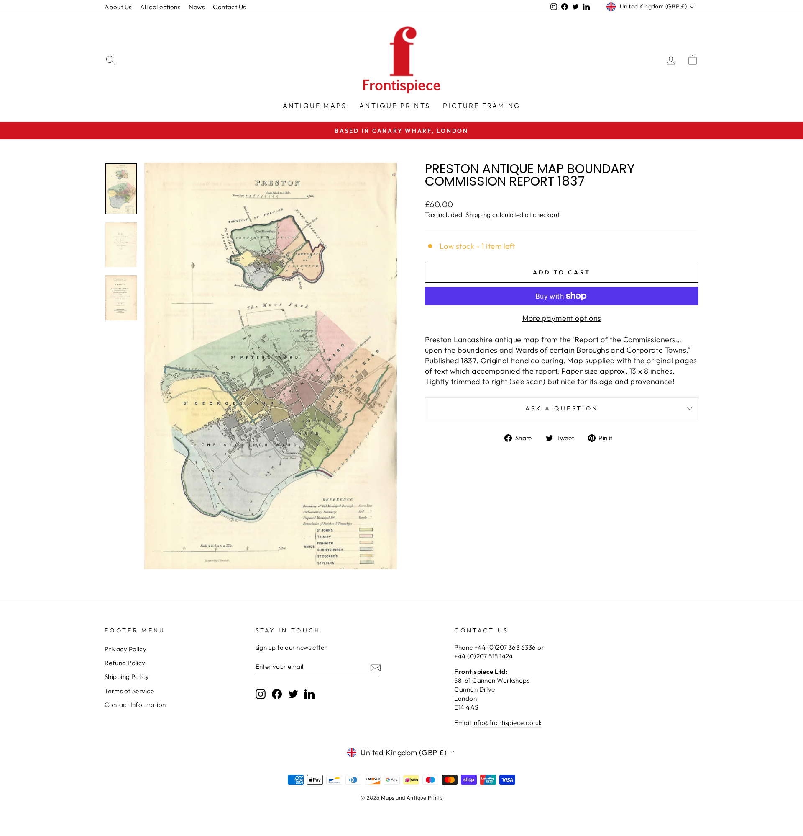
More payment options (561, 318)
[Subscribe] (375, 667)
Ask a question (561, 408)
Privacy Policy (125, 649)
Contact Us (229, 7)
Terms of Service (129, 691)
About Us (118, 7)
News (197, 7)
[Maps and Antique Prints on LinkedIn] (309, 694)
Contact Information (135, 705)
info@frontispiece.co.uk (507, 723)
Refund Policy (125, 663)
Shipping (478, 215)
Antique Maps (315, 105)
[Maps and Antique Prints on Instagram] (261, 694)
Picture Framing (481, 105)
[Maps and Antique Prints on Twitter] (293, 694)
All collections (160, 7)
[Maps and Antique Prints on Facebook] (277, 694)
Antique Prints (394, 105)
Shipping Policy (127, 677)
